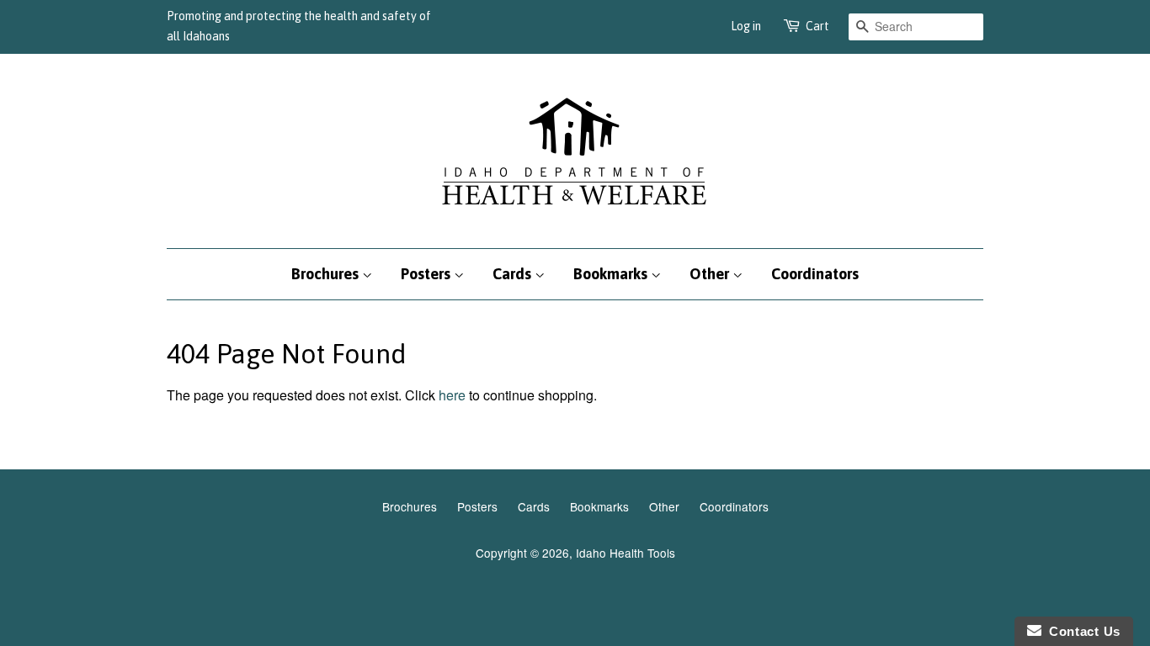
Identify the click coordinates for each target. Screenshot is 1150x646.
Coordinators (815, 274)
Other (710, 274)
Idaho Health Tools (625, 552)
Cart (817, 26)
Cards (513, 274)
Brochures (326, 274)
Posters (427, 274)
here (452, 395)
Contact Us (1081, 631)
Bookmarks (612, 274)
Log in (746, 26)
